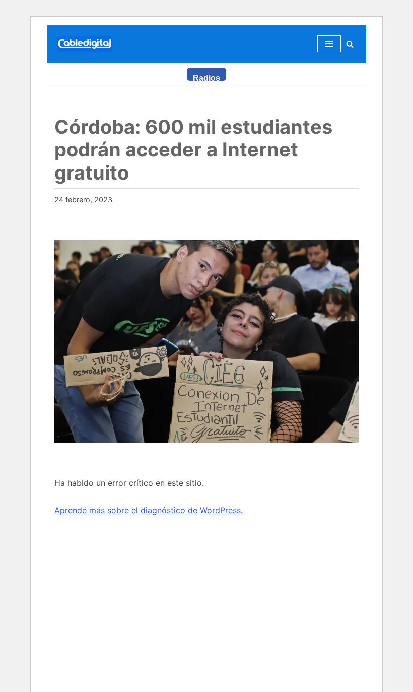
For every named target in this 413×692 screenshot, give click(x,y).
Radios (206, 77)
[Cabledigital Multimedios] (84, 44)
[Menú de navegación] (329, 43)
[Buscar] (350, 44)
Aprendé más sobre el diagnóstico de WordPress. (148, 510)
